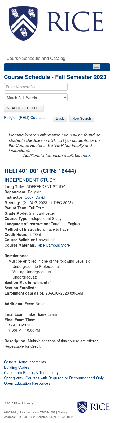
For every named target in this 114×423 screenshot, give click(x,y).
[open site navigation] (96, 66)
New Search (81, 118)
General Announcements (25, 361)
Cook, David (35, 197)
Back (60, 118)
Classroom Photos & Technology (31, 372)
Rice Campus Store (53, 245)
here (85, 155)
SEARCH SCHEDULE (24, 107)
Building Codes (16, 367)
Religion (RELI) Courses (24, 117)
